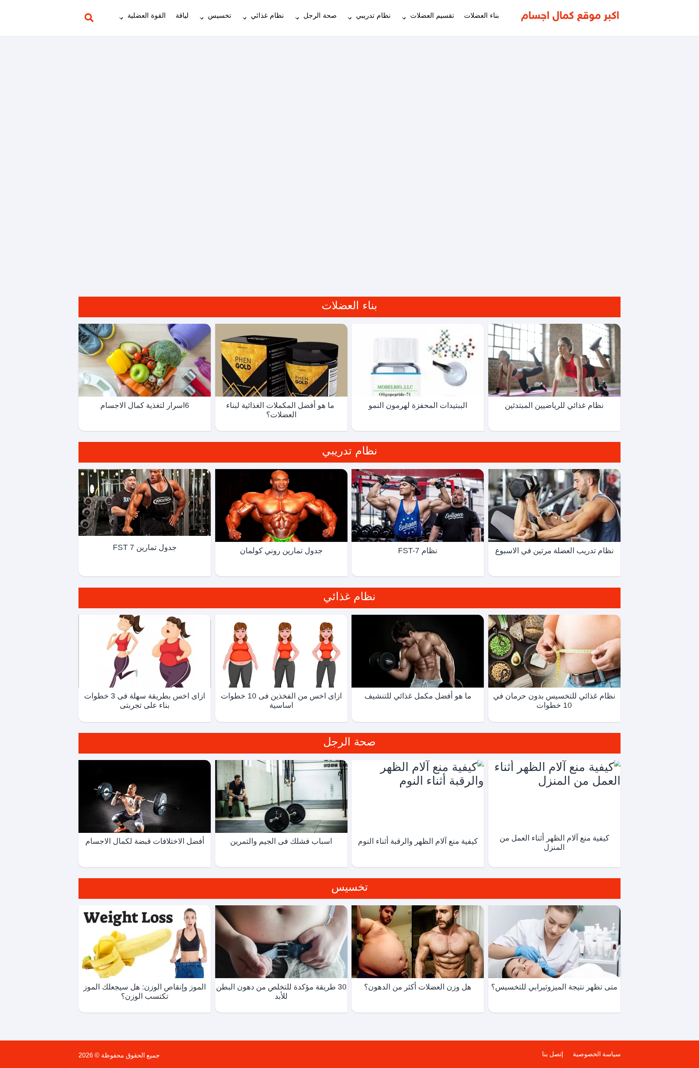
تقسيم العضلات (432, 15)
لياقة (182, 15)
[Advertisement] (349, 161)
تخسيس (219, 15)
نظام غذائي (267, 15)
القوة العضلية (146, 15)
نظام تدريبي (373, 15)
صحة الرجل (320, 15)
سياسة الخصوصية (597, 1054)
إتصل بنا (552, 1054)
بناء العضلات (481, 15)
